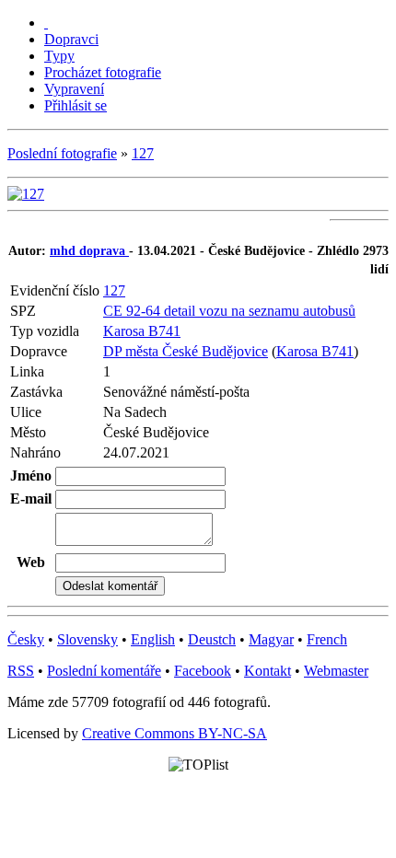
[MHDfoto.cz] (46, 22)
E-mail (31, 498)
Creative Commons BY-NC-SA (174, 733)
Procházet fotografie (102, 72)
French (327, 639)
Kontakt (267, 670)
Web (31, 562)
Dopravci (71, 39)
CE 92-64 (133, 311)
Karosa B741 (142, 331)
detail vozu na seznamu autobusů (259, 311)
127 (143, 153)
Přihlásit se (75, 105)
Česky (25, 639)
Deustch (212, 639)
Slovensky (87, 639)
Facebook (202, 670)
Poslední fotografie (62, 153)
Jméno (31, 475)
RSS (20, 670)
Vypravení (74, 89)
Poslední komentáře (104, 670)
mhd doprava (89, 251)
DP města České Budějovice (185, 351)
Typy (59, 56)
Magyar (271, 639)
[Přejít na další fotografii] (25, 194)
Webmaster (336, 670)
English (153, 639)
